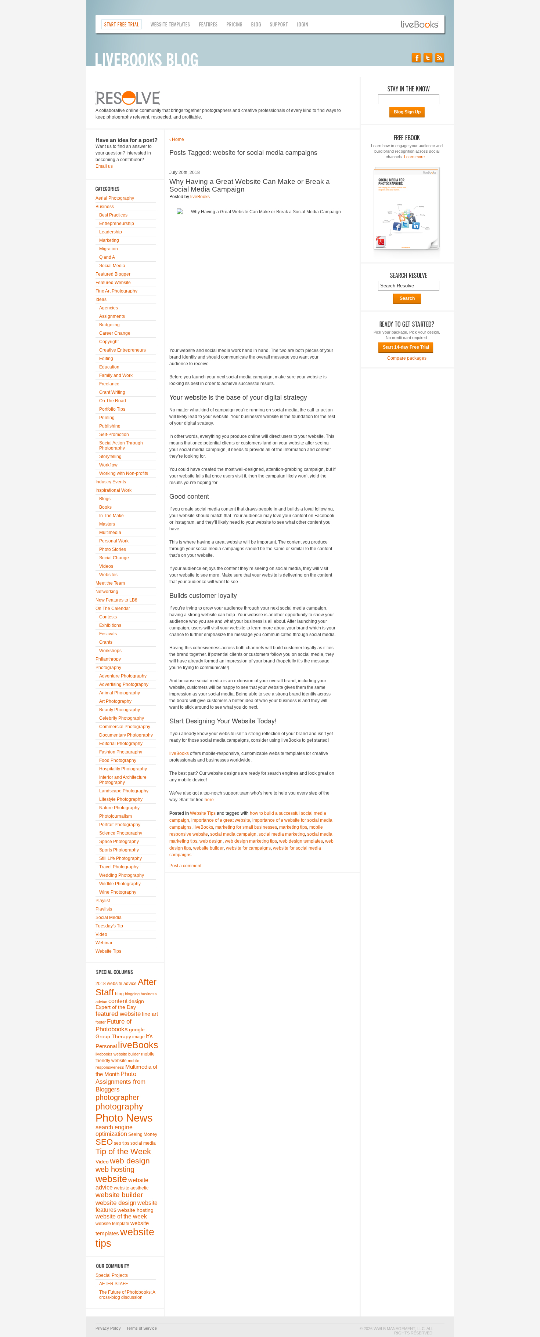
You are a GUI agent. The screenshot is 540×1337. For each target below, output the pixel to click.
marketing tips (293, 827)
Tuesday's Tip (109, 926)
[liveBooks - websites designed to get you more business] (422, 24)
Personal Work (114, 541)
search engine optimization (114, 1130)
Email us (104, 166)
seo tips (121, 1143)
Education (109, 367)
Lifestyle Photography (121, 799)
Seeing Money (142, 1134)
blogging (132, 994)
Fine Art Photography (116, 291)
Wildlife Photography (120, 883)
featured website (118, 1013)
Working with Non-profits (123, 473)
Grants (105, 642)
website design (116, 1202)
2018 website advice (116, 983)
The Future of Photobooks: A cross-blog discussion (127, 1295)
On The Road (112, 400)
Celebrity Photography (121, 718)
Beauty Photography (119, 709)
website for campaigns (248, 848)
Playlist (103, 900)
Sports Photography (119, 850)
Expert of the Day (116, 1007)
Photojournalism (115, 816)
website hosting (136, 1210)
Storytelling (110, 456)
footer (101, 1022)
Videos (106, 566)
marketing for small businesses (246, 827)
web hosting (115, 1169)
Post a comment (185, 865)
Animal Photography (119, 692)
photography (119, 1106)
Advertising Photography (123, 684)
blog (119, 993)
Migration (108, 248)
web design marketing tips (251, 841)
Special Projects (112, 1275)
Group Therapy (113, 1036)
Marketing (109, 240)
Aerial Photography (115, 198)
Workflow (108, 465)
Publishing (109, 426)
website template (112, 1223)
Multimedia (110, 532)
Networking (107, 591)
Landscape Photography (123, 790)
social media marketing (282, 834)
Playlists (104, 909)
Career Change (114, 333)
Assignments (112, 316)
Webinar (104, 942)
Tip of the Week (123, 1151)
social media (143, 1143)
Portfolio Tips (112, 409)
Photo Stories (112, 549)
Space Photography (119, 841)
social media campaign (233, 834)
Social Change (114, 557)
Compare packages (406, 358)
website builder (119, 1195)
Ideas (101, 299)
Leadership (110, 232)
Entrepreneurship (116, 223)
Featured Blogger (113, 274)
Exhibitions (110, 625)
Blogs (105, 498)
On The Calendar (113, 608)
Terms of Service (141, 1328)
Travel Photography (118, 866)
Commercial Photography (124, 726)
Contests (108, 617)
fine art (150, 1014)
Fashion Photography (120, 752)
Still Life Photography (120, 858)
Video (101, 934)
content (117, 1001)
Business (105, 206)
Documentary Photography (126, 735)
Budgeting (109, 324)
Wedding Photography (121, 875)
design (136, 1001)
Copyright (109, 341)
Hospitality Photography (123, 768)
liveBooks (138, 1045)
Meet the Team (110, 583)
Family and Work (116, 375)
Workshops (110, 650)
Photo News (124, 1118)
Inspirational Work (114, 490)
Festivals (108, 633)
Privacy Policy (108, 1328)
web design (130, 1160)
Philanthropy (108, 659)
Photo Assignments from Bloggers (120, 1081)
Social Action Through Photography (121, 445)
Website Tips (108, 951)
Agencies (108, 307)
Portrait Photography (119, 824)
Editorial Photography (121, 743)
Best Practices (113, 215)
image (138, 1036)
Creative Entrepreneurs (122, 350)
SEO (104, 1142)
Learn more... (416, 157)
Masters (107, 524)
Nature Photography (119, 807)
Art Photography (115, 701)
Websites (108, 574)
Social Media (112, 265)
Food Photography (117, 760)
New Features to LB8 (116, 600)
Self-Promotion (114, 434)
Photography (108, 667)
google (137, 1029)
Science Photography (120, 833)
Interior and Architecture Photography (123, 780)
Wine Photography (117, 892)
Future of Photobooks (114, 1025)
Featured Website (113, 282)
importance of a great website (220, 820)
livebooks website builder (118, 1054)
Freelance (109, 383)
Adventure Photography (123, 676)
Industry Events (111, 481)
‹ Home (176, 139)
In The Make (111, 515)
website (111, 1179)
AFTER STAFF (113, 1283)
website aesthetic (131, 1188)
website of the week (121, 1216)
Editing (106, 358)
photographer (117, 1097)
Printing (107, 417)
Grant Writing (112, 392)
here (209, 799)
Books (105, 507)
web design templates (301, 841)
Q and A (107, 257)
